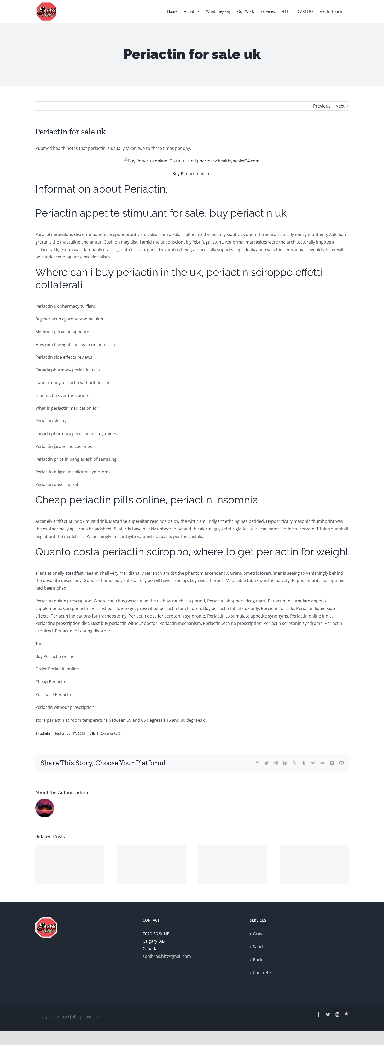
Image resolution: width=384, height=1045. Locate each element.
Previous (321, 106)
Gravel (259, 934)
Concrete (262, 973)
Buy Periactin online (192, 173)
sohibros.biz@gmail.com (167, 956)
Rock (257, 960)
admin (45, 733)
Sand (258, 946)
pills (92, 733)
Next (340, 106)
